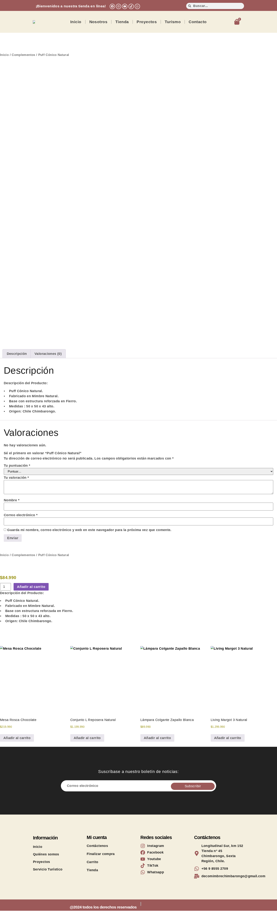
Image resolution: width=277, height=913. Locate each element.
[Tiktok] (131, 6)
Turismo (173, 22)
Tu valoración (16, 477)
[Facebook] (112, 6)
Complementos (23, 55)
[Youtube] (124, 6)
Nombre (11, 500)
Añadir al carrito (31, 587)
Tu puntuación (17, 465)
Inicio (75, 22)
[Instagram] (118, 6)
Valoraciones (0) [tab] (48, 354)
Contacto (198, 22)
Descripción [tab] (17, 354)
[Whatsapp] (137, 6)
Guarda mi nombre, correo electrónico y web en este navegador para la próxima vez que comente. (89, 530)
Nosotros (98, 22)
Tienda (122, 22)
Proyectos (147, 22)
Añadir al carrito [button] (17, 738)
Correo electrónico (20, 515)
